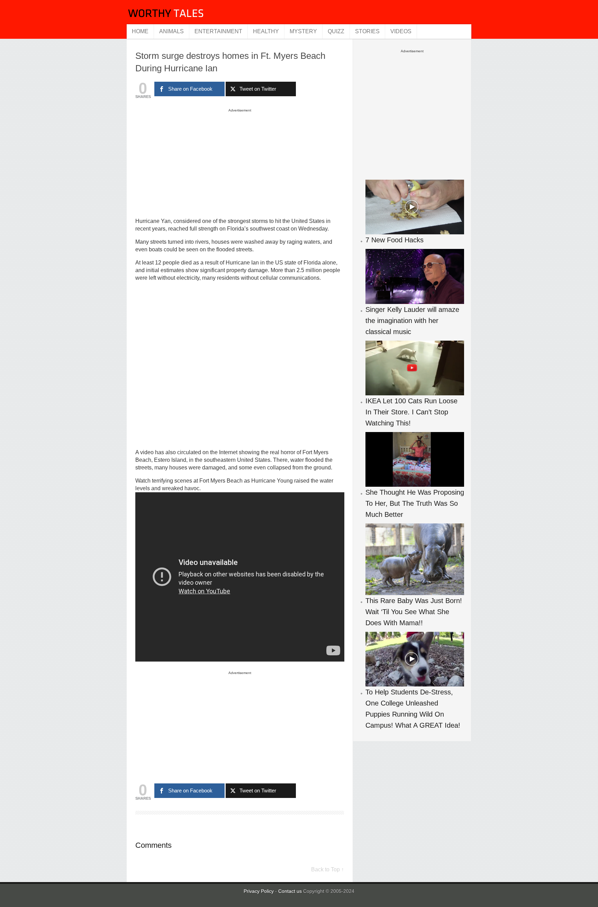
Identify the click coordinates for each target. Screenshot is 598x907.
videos (400, 31)
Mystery (303, 31)
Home (140, 31)
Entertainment (218, 31)
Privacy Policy (259, 891)
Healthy (266, 31)
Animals (171, 31)
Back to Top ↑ (327, 869)
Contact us (290, 891)
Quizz (336, 31)
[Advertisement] (240, 162)
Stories (367, 31)
